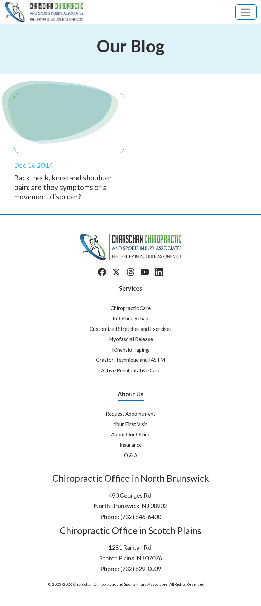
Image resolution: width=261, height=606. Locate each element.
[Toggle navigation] (246, 12)
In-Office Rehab (130, 318)
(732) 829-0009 (140, 568)
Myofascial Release (130, 339)
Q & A (130, 455)
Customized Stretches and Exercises (131, 329)
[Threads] (130, 272)
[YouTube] (145, 272)
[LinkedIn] (159, 272)
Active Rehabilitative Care (130, 370)
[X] (116, 272)
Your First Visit (130, 424)
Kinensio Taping (130, 349)
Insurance (131, 445)
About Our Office (130, 434)
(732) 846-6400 (140, 516)
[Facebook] (102, 272)
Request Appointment (130, 414)
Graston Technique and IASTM (130, 360)
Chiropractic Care (130, 308)
